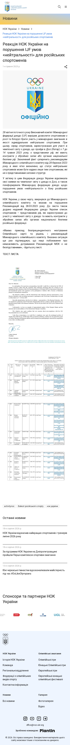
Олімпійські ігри (47, 659)
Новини (25, 29)
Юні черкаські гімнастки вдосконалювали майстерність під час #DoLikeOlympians (34, 572)
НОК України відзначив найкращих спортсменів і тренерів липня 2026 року (35, 535)
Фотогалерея (45, 701)
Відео (41, 706)
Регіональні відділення (16, 670)
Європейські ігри (47, 670)
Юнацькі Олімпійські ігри (52, 665)
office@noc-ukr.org (35, 725)
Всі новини (9, 701)
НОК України (10, 29)
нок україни (52, 506)
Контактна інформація (15, 684)
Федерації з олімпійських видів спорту (17, 678)
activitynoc (9, 506)
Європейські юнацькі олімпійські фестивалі (50, 678)
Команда (8, 665)
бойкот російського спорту (30, 506)
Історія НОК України (14, 659)
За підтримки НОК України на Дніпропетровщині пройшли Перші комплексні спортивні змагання (30, 553)
